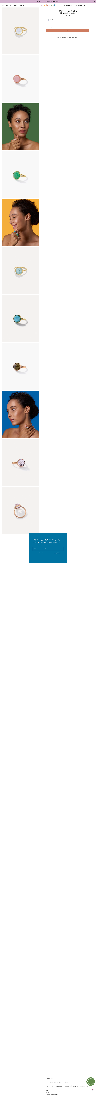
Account (80, 5)
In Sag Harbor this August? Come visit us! (48, 1)
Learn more (74, 37)
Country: (21, 5)
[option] (67, 20)
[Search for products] (85, 5)
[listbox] (67, 20)
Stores (75, 5)
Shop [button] (3, 5)
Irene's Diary (9, 5)
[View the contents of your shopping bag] (93, 5)
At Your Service (68, 5)
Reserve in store (68, 34)
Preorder (67, 30)
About (15, 5)
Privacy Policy (57, 552)
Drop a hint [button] (81, 34)
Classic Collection (56, 1085)
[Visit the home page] (48, 5)
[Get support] (90, 1081)
